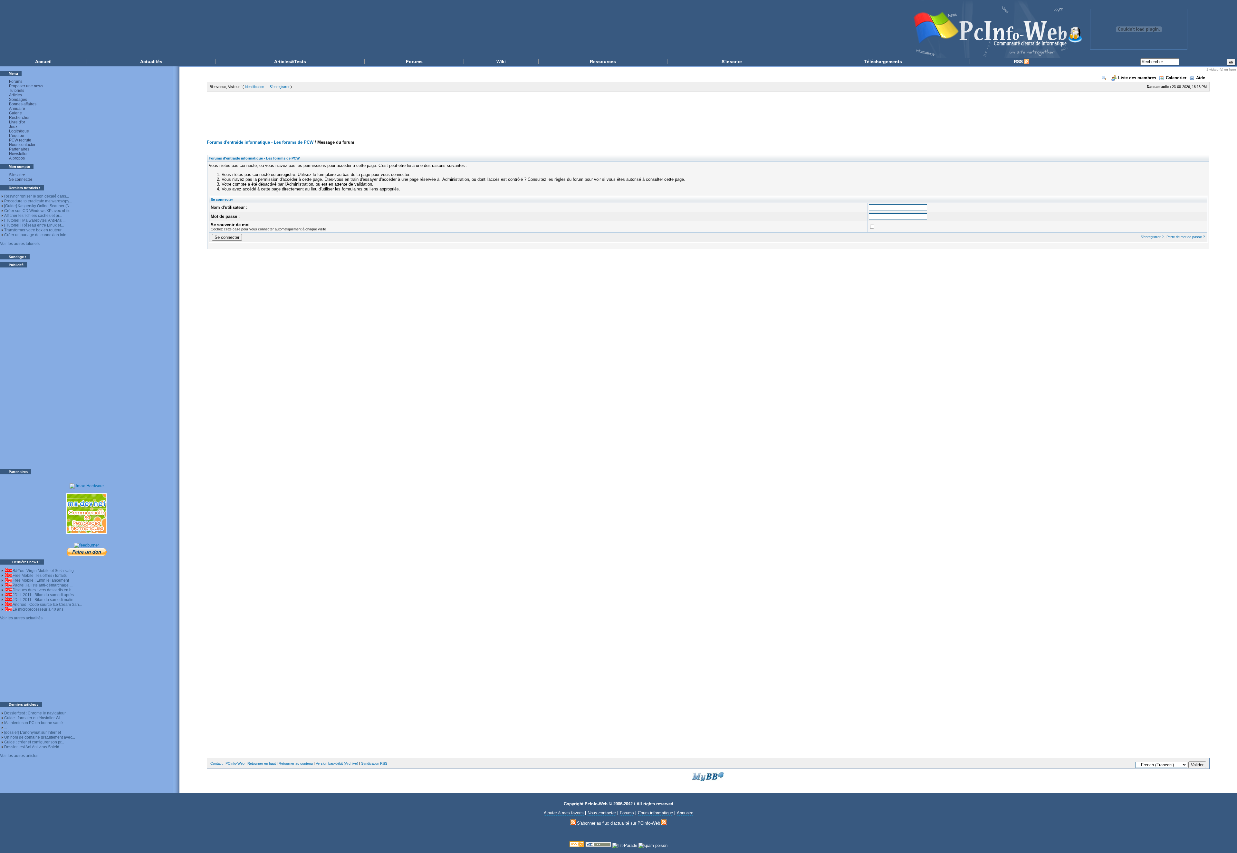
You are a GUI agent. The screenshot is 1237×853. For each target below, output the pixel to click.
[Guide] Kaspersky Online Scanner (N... (38, 206)
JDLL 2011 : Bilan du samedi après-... (45, 595)
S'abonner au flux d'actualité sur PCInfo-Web (618, 823)
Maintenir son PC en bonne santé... (35, 723)
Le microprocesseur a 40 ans (38, 609)
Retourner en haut (261, 763)
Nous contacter (22, 144)
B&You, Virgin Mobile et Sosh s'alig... (45, 570)
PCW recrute (20, 140)
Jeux (13, 126)
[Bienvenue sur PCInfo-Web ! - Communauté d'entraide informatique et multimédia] (554, 29)
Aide (1200, 77)
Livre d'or (17, 122)
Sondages (18, 99)
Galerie (15, 113)
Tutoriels (16, 90)
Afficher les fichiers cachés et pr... (33, 215)
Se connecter (20, 179)
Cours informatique (655, 812)
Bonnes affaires (22, 104)
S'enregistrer (280, 87)
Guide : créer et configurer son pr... (34, 742)
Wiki (501, 61)
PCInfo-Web (235, 763)
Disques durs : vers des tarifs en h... (43, 590)
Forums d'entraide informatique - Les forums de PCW (260, 142)
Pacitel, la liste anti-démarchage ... (42, 585)
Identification (254, 87)
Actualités (151, 61)
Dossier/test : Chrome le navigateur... (36, 713)
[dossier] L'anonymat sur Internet (32, 732)
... (5, 727)
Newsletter (18, 153)
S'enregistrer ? (1152, 237)
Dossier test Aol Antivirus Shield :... (34, 747)
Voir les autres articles (19, 755)
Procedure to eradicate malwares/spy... (38, 201)
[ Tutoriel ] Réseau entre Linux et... (34, 225)
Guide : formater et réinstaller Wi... (33, 718)
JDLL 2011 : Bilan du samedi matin (43, 599)
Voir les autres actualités (21, 618)
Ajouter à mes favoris (564, 812)
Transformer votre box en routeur (33, 230)
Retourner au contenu (296, 763)
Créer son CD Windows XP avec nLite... (38, 210)
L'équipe (16, 135)
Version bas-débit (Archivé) (337, 763)
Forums (414, 61)
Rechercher (19, 117)
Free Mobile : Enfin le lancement (41, 580)
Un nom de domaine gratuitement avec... (39, 737)
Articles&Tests (290, 61)
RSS (1019, 61)
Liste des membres (1137, 77)
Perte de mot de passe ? (1185, 237)
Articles (15, 95)
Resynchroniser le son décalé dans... (36, 196)
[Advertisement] (86, 368)
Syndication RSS (374, 763)
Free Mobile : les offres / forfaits (40, 575)
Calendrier (1176, 77)
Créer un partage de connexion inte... (36, 235)
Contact (216, 763)
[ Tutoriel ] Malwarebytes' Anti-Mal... (34, 220)
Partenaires (19, 149)
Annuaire (17, 108)
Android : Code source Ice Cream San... (47, 604)
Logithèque (19, 131)
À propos (17, 158)
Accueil (43, 61)
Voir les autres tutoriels (20, 243)
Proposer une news (26, 86)
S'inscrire (732, 61)
